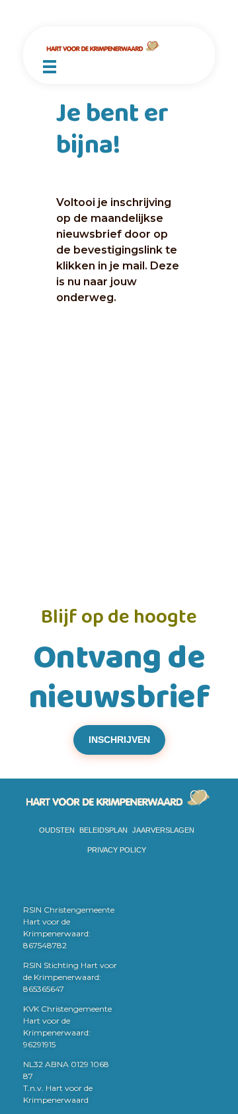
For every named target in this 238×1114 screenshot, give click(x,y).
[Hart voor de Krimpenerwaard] (119, 46)
